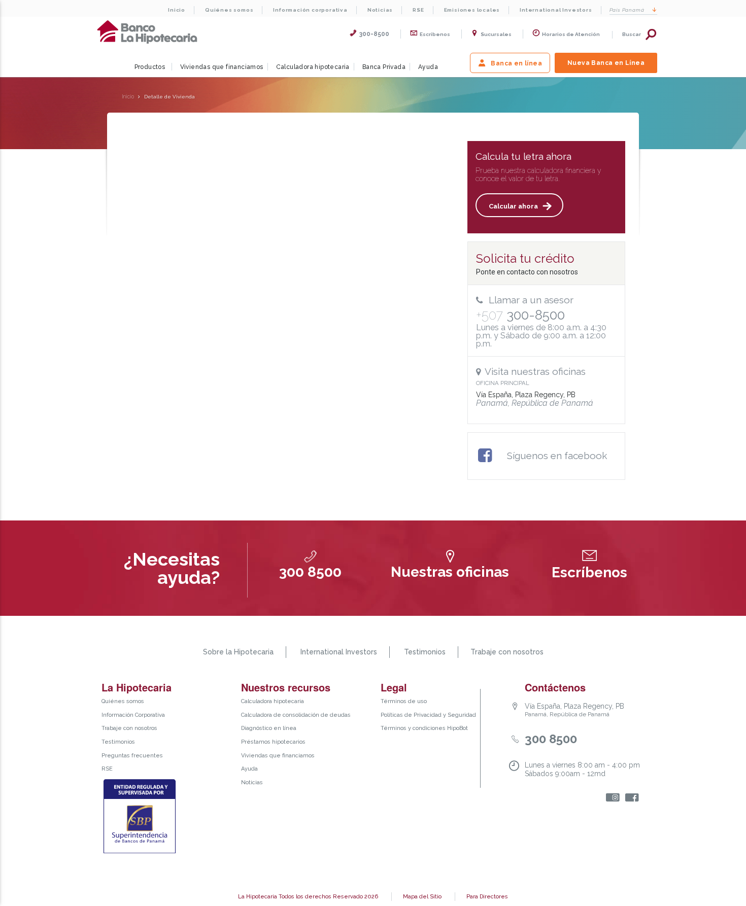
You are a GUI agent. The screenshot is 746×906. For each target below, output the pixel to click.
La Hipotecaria (147, 32)
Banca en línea (516, 63)
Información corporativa (310, 10)
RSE (418, 10)
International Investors (556, 10)
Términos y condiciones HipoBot (424, 728)
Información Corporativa (133, 715)
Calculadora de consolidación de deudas (296, 715)
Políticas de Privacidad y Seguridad (428, 715)
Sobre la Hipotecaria (238, 652)
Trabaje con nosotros (507, 652)
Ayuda (428, 67)
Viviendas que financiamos (221, 67)
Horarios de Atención (571, 34)
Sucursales (496, 34)
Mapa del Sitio (422, 896)
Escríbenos (589, 572)
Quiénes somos (229, 10)
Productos (149, 67)
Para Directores (487, 896)
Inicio (176, 10)
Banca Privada (383, 67)
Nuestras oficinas (450, 572)
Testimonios (425, 652)
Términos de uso (404, 701)
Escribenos (435, 34)
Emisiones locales (472, 10)
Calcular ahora (513, 206)
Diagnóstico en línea (268, 728)
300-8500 (374, 34)
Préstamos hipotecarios (273, 742)
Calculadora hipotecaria (313, 67)
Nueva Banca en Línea (606, 62)
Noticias (380, 10)
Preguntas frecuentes (132, 755)
